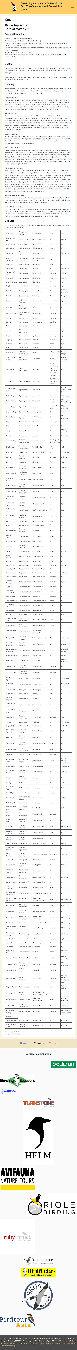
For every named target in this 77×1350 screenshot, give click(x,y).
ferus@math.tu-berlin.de (13, 1034)
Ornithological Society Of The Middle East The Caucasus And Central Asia (42, 5)
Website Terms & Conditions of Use (58, 1343)
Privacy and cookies (38, 1343)
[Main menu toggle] (72, 6)
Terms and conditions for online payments (15, 1343)
